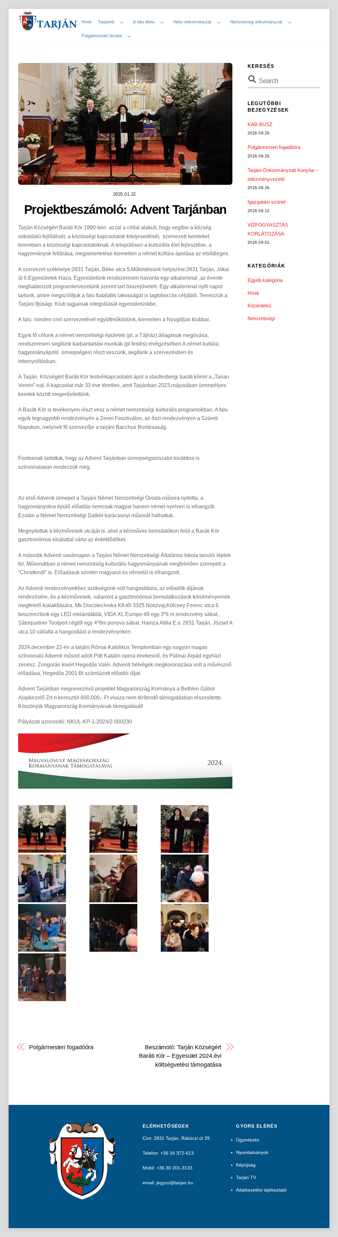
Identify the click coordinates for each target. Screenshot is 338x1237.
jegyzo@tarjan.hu (174, 1182)
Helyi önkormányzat (192, 21)
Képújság (245, 1164)
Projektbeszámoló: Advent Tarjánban (125, 209)
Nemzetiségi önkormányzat (256, 21)
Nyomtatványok (252, 1152)
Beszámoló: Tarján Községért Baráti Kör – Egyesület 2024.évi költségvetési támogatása (180, 1056)
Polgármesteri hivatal (102, 35)
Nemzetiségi (261, 318)
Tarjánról (106, 21)
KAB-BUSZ (260, 124)
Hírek (87, 21)
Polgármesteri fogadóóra (61, 1047)
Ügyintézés (247, 1139)
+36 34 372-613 (177, 1153)
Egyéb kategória (265, 280)
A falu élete (143, 21)
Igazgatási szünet (267, 202)
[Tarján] (48, 28)
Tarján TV (246, 1177)
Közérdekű (259, 305)
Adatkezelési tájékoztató (261, 1190)
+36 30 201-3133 (174, 1167)
